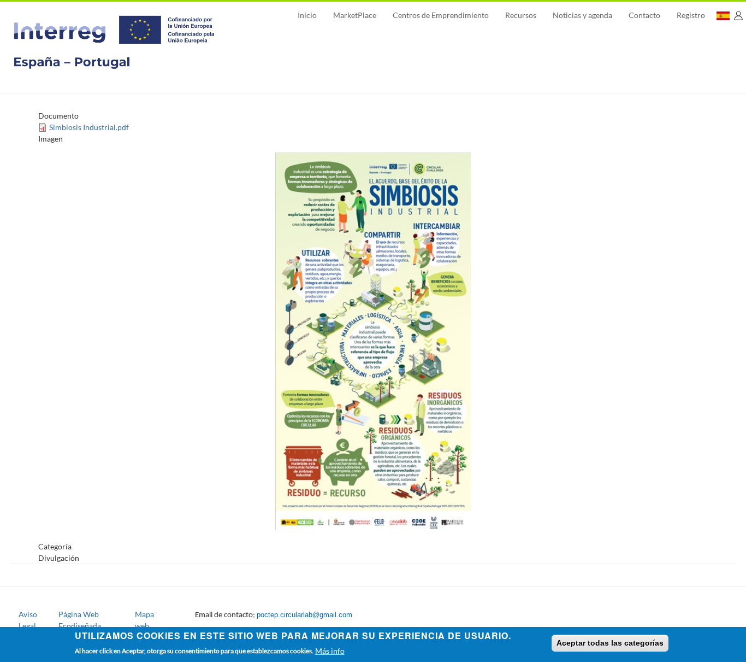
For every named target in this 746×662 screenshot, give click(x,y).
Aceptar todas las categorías (610, 642)
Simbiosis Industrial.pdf (89, 127)
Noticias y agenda (582, 15)
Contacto (644, 15)
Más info (330, 650)
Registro (691, 15)
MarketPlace (354, 15)
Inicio (307, 15)
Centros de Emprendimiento (441, 15)
